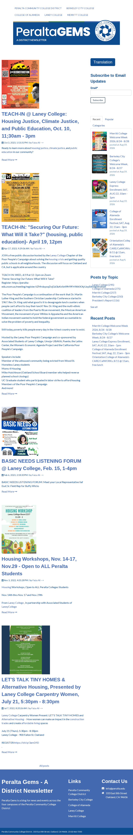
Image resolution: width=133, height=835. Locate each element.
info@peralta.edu (115, 788)
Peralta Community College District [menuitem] (38, 8)
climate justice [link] (57, 147)
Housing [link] (6, 587)
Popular (109, 119)
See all (94, 306)
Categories (99, 125)
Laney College (9, 715)
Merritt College (104, 292)
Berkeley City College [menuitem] (80, 8)
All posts (44, 765)
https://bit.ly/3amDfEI (26, 742)
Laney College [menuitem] (53, 14)
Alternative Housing (13, 719)
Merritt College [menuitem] (77, 14)
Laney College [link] (58, 255)
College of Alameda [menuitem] (27, 14)
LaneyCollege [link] (9, 606)
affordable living (30, 723)
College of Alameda (106, 288)
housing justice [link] (39, 147)
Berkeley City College (107, 296)
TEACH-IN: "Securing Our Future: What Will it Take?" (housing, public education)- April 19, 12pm (42, 234)
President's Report (105, 300)
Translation (102, 62)
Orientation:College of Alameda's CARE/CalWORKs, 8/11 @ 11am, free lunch (110, 360)
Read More (8, 159)
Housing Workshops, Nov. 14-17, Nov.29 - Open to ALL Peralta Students (39, 566)
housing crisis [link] (56, 259)
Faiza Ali (36, 142)
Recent (96, 119)
